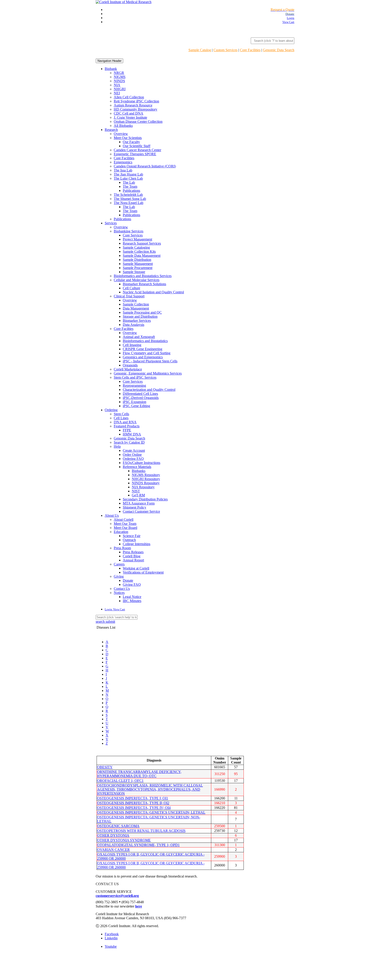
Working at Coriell (136, 568)
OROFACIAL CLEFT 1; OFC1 (120, 781)
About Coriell (123, 519)
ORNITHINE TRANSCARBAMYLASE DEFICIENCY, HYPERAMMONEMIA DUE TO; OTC (139, 774)
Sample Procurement (137, 268)
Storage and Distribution (140, 316)
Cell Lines (121, 418)
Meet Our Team (125, 524)
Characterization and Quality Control (149, 389)
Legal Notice (132, 597)
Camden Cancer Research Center (137, 150)
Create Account (134, 450)
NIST (136, 491)
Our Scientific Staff (136, 146)
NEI (117, 93)
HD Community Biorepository (135, 109)
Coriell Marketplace (128, 369)
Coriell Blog (131, 556)
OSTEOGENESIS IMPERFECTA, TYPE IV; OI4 (134, 808)
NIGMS (119, 77)
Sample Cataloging (136, 247)
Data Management (136, 308)
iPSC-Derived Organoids (141, 398)
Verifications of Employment (143, 572)
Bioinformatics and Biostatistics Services (143, 276)
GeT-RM (138, 495)
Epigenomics (123, 162)
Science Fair (131, 536)
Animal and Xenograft (139, 337)
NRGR (119, 73)
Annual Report (133, 560)
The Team (130, 186)
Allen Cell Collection (129, 97)
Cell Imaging (132, 345)
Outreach (129, 540)
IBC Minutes (132, 601)
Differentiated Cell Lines (140, 394)
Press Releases (133, 552)
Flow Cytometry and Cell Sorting (146, 353)
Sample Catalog (199, 50)
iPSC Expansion (134, 402)
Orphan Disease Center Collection (138, 121)
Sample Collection (136, 304)
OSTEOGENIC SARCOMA (118, 826)
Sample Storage (134, 272)
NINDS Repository (146, 483)
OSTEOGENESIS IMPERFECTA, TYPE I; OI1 (132, 798)
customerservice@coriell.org (117, 896)
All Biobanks (123, 125)
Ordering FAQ (133, 459)
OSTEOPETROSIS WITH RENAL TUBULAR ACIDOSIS (141, 831)
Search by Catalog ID (129, 442)
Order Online (132, 454)
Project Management (137, 239)
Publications (131, 190)
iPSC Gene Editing (136, 406)
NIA (117, 85)
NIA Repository (143, 487)
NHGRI (119, 89)
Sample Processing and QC (142, 312)
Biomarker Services (137, 320)
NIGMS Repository (146, 475)
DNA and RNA (125, 422)
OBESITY (105, 767)
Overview (121, 134)
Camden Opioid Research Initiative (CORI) (145, 166)
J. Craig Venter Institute (130, 117)
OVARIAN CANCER (113, 850)
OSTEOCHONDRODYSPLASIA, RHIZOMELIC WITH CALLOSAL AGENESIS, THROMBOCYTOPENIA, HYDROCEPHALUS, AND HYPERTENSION (150, 789)
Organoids (130, 365)
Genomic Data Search (278, 50)
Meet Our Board (125, 528)
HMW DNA (132, 434)
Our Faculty (131, 142)
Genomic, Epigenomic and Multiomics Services (148, 373)
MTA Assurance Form (139, 503)
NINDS (119, 81)
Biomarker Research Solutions (144, 284)
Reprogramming (134, 385)
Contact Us (122, 588)
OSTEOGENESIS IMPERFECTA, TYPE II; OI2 (133, 803)
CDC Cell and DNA (128, 113)
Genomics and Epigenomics (143, 357)
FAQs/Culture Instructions (141, 463)
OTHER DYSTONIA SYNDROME (124, 840)
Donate (128, 580)
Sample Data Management (141, 255)
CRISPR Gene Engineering (142, 349)
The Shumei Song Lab (130, 199)
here (138, 906)
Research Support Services (142, 243)
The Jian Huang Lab (128, 174)
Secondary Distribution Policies (145, 499)
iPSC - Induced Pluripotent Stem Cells (150, 361)
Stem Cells (121, 414)
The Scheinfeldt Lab (128, 195)
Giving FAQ (132, 584)
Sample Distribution (137, 260)
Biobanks (138, 471)
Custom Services (225, 50)
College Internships (136, 544)
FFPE (127, 430)
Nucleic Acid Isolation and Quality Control (153, 292)
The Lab (129, 182)
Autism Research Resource (133, 105)
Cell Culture (131, 288)
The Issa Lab (123, 170)
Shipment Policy (134, 507)
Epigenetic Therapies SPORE (135, 154)
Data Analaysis (133, 324)
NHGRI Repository (146, 479)
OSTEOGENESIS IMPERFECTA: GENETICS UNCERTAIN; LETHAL (151, 812)
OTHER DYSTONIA (113, 835)
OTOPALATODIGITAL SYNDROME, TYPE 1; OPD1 (138, 845)
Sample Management (138, 264)
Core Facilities (250, 50)
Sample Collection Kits (139, 251)
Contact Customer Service (141, 511)
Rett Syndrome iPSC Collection (136, 101)
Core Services (133, 235)
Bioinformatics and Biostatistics (145, 341)
